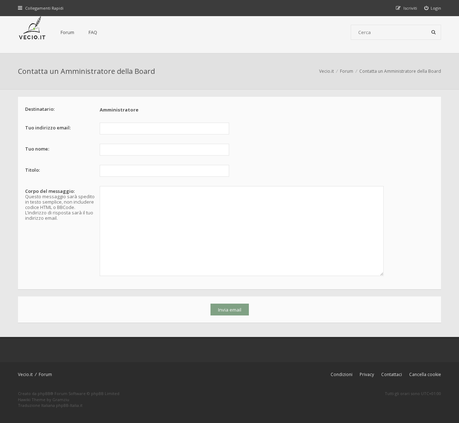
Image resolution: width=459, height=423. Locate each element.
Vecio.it (25, 374)
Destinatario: (40, 109)
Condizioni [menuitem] (341, 374)
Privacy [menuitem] (367, 374)
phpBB (44, 393)
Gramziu (60, 399)
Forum (67, 32)
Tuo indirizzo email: (48, 127)
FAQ (93, 32)
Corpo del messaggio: (50, 191)
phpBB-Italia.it (69, 405)
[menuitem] (432, 8)
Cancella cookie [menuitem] (425, 374)
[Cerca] (433, 32)
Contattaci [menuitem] (391, 374)
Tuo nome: (37, 149)
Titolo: (32, 170)
